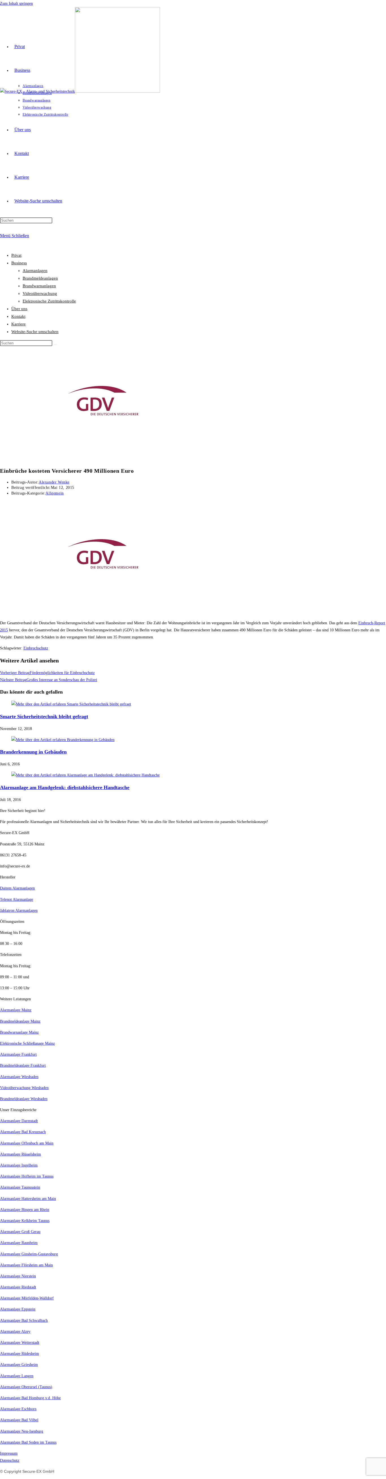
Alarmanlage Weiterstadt (19, 1342)
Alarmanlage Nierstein (18, 1276)
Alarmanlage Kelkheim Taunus (24, 1221)
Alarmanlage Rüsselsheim (20, 1154)
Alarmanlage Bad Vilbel (19, 1420)
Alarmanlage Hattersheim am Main (28, 1199)
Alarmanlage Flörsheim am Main (26, 1265)
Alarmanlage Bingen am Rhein (24, 1210)
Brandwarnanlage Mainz (19, 1032)
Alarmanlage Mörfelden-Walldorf (27, 1298)
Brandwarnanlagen (39, 286)
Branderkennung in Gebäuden (33, 752)
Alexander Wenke (54, 482)
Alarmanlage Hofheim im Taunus (26, 1176)
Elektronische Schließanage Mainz (27, 1043)
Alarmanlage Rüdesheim (19, 1353)
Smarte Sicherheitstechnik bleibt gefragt (44, 716)
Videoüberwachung (40, 293)
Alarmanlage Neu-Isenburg (21, 1431)
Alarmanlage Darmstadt (19, 1121)
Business (19, 263)
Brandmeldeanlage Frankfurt (23, 1065)
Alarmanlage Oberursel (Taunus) (26, 1387)
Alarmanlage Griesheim (19, 1365)
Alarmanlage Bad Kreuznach (23, 1132)
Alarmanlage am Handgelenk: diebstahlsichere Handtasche (64, 787)
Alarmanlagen (35, 270)
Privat (16, 255)
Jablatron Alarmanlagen (19, 910)
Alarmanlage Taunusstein (20, 1187)
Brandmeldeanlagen (40, 278)
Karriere (18, 324)
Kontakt (18, 316)
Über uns (19, 308)
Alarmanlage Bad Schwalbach (24, 1320)
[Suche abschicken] (55, 344)
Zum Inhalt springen (16, 3)
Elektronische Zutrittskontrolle (49, 301)
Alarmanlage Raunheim (19, 1243)
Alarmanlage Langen (16, 1376)
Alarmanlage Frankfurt (18, 1054)
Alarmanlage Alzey (15, 1331)
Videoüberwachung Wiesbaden (24, 1088)
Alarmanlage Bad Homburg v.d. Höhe (30, 1398)
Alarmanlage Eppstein (17, 1309)
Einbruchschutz (35, 648)
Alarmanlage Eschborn (18, 1409)
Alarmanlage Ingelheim (19, 1165)
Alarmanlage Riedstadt (18, 1287)
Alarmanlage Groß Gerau (20, 1232)
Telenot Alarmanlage (16, 899)
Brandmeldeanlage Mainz (20, 1021)
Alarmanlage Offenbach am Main (26, 1143)
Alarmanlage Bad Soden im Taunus (28, 1442)
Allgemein (54, 493)
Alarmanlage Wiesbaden (19, 1077)
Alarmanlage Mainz (15, 1010)
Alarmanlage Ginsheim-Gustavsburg (29, 1254)
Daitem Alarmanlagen (17, 888)
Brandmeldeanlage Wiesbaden (23, 1099)
